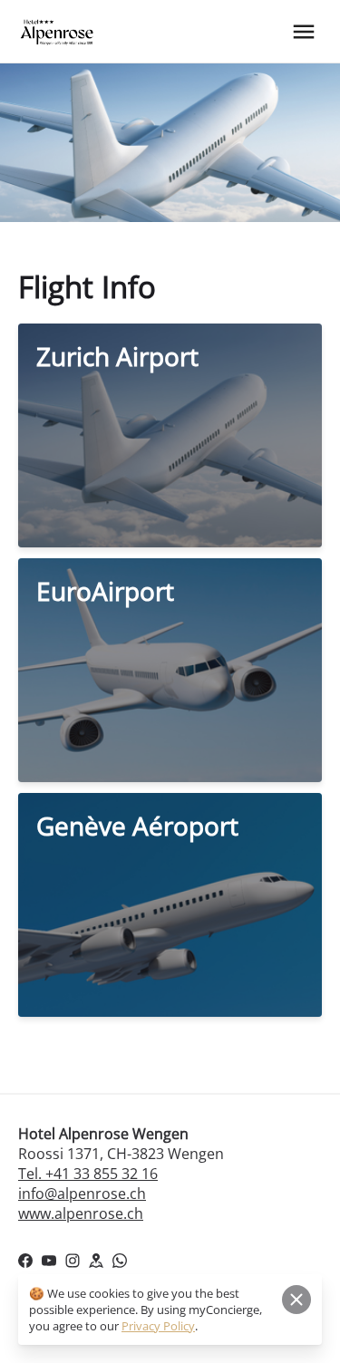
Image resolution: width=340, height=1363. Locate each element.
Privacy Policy (158, 1326)
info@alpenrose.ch (82, 1194)
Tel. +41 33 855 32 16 (88, 1174)
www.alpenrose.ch (80, 1213)
